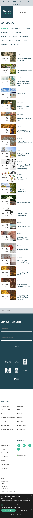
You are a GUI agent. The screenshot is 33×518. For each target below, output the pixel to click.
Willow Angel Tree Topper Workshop (23, 262)
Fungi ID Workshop (23, 202)
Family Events (16, 32)
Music (15, 36)
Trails (25, 40)
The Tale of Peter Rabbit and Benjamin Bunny (24, 83)
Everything (4, 28)
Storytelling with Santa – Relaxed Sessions (22, 297)
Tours (18, 40)
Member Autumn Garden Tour (23, 191)
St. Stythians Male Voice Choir (23, 155)
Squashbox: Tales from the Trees (23, 107)
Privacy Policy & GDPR (8, 491)
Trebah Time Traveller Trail (24, 71)
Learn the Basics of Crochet (23, 250)
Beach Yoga (21, 93)
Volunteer (4, 486)
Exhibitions (4, 32)
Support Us (4, 481)
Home (2, 310)
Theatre (10, 40)
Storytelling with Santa (22, 274)
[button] (16, 515)
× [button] (31, 495)
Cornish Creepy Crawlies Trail (22, 214)
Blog (2, 478)
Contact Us (4, 489)
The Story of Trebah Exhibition (24, 59)
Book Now (23, 12)
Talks (2, 40)
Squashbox (24, 36)
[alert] (16, 506)
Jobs (2, 483)
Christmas (26, 28)
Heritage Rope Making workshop (24, 143)
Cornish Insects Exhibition (22, 179)
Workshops (15, 44)
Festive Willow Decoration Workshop (24, 285)
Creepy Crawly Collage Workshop (23, 238)
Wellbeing (4, 44)
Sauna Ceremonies (23, 226)
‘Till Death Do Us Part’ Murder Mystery (24, 131)
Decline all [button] (24, 510)
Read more (10, 502)
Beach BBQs (15, 28)
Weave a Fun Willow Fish (24, 119)
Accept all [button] (8, 510)
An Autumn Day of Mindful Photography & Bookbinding (24, 166)
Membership (21, 429)
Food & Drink (5, 36)
